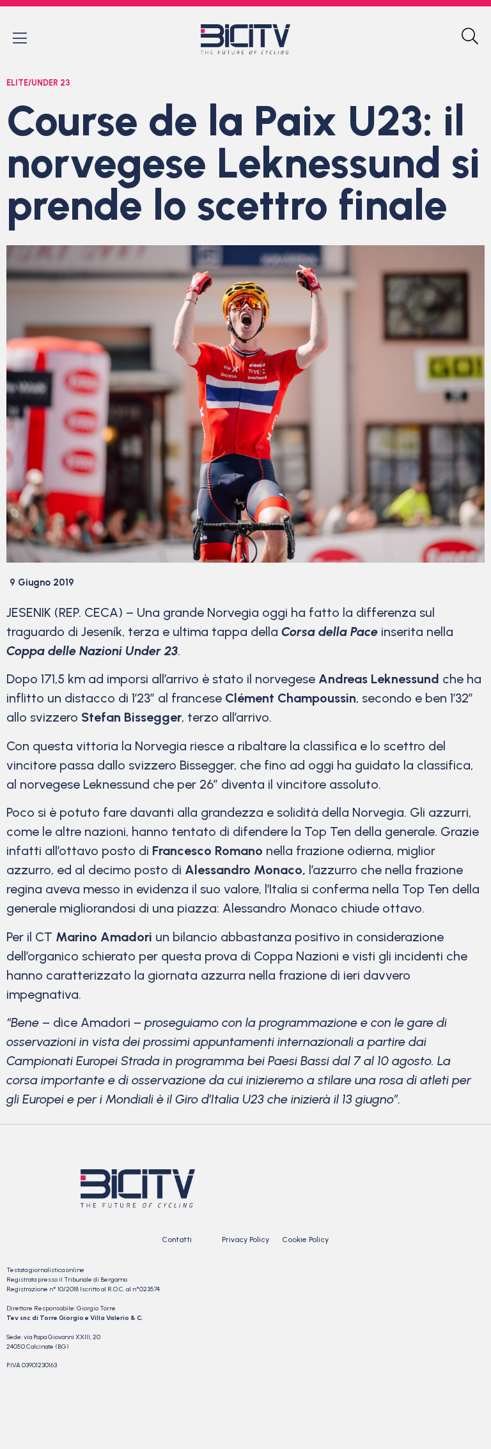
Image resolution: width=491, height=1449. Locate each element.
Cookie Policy (305, 1239)
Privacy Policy (245, 1239)
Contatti (177, 1239)
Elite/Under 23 (38, 82)
